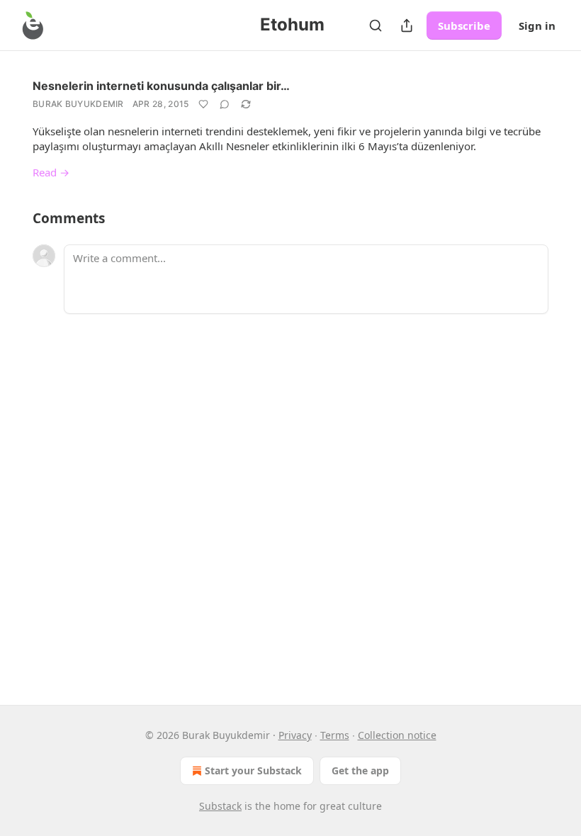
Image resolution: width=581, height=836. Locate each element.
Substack (220, 806)
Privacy (295, 735)
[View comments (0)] (224, 104)
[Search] (375, 25)
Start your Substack (253, 770)
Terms (334, 735)
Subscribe (464, 25)
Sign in (537, 25)
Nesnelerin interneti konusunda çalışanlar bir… (161, 86)
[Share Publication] (407, 25)
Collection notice (397, 735)
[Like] (203, 104)
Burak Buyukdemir (78, 103)
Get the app (360, 770)
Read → (51, 172)
